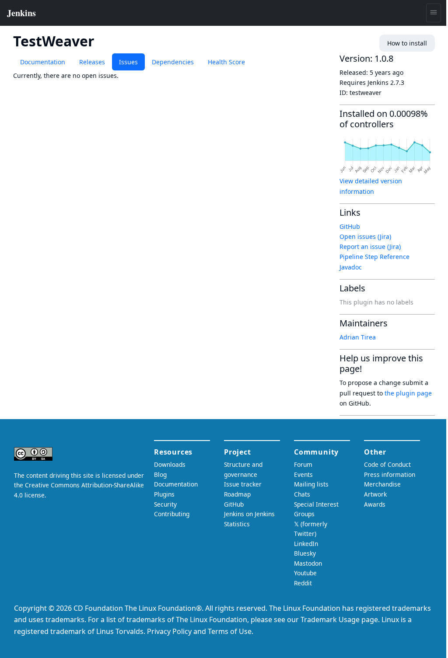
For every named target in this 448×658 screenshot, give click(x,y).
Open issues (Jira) (365, 236)
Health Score (226, 62)
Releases (92, 62)
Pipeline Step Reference (375, 256)
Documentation (42, 62)
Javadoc (351, 267)
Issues (128, 62)
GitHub (350, 226)
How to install (407, 43)
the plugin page (408, 393)
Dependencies (173, 62)
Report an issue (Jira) (370, 246)
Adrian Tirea (358, 337)
